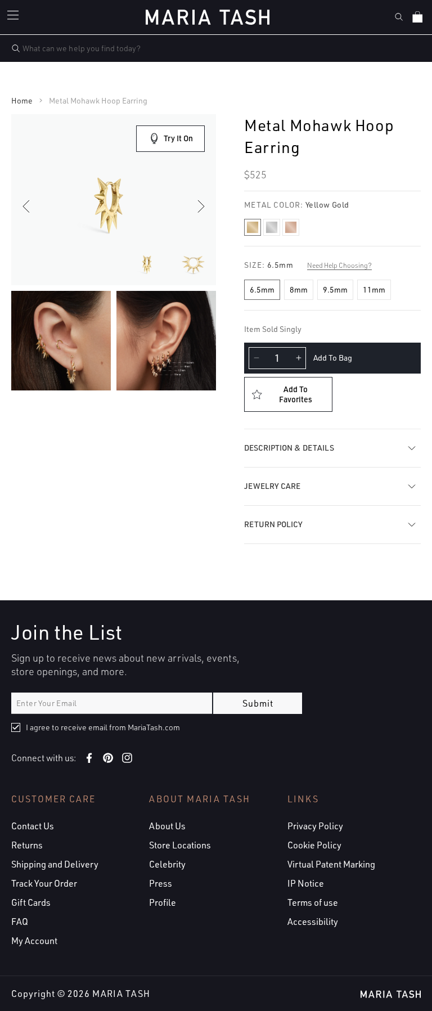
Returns (27, 845)
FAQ (19, 921)
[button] (14, 17)
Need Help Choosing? (339, 265)
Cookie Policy (314, 845)
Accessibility (312, 921)
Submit (257, 703)
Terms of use (312, 902)
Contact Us (32, 826)
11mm (374, 289)
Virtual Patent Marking (331, 864)
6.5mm (262, 289)
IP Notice (305, 883)
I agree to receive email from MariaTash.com (103, 727)
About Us (167, 826)
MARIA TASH (121, 993)
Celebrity (167, 864)
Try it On (178, 138)
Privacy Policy (315, 826)
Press (160, 883)
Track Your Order (44, 883)
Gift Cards (31, 902)
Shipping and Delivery (54, 864)
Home (22, 100)
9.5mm (335, 289)
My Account (34, 940)
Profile (162, 902)
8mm (299, 289)
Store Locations (180, 845)
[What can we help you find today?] (15, 48)
